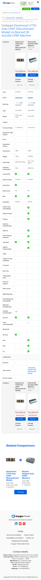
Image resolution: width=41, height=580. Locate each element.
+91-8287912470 (24, 568)
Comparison (19, 17)
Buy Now (20, 75)
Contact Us (30, 538)
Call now (35, 9)
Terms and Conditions (13, 535)
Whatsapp (26, 9)
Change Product (18, 80)
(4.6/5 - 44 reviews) (31, 48)
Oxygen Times (11, 17)
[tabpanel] (20, 474)
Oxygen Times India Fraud (20, 544)
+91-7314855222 (22, 566)
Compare (20, 492)
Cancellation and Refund (14, 538)
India (24, 3)
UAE (31, 3)
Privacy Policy (29, 535)
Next (39, 478)
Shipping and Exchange (20, 541)
